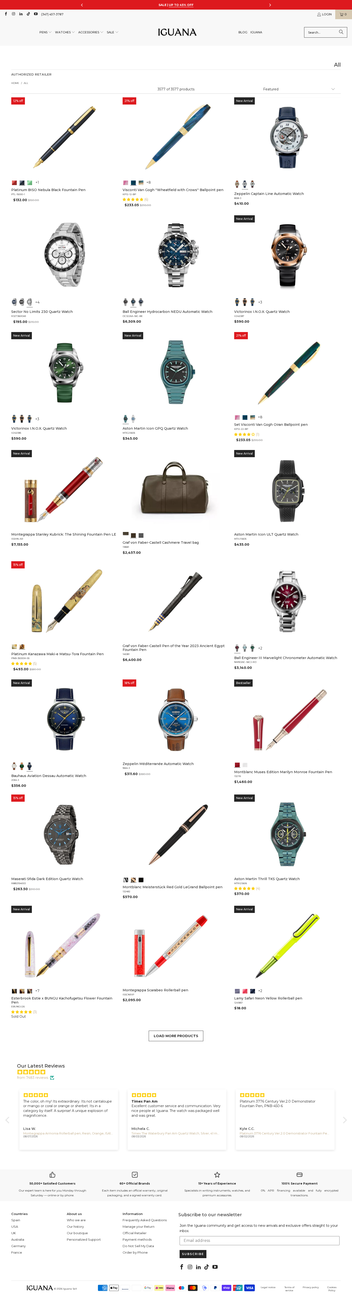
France (16, 1252)
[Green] (30, 182)
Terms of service (289, 1289)
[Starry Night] (141, 182)
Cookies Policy (331, 1289)
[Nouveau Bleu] (30, 990)
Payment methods (137, 1239)
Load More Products (176, 1036)
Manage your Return (138, 1226)
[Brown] (126, 535)
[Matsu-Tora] (22, 646)
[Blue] (14, 302)
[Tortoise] (22, 990)
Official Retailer (135, 1233)
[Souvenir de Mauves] (126, 182)
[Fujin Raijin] (14, 646)
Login (327, 14)
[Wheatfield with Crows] (133, 182)
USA (14, 1226)
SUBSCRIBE (193, 1254)
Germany (18, 1246)
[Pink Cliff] (237, 990)
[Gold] (141, 879)
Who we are (76, 1220)
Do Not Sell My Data (138, 1246)
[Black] (22, 182)
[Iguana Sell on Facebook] (6, 14)
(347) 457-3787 (52, 14)
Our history (75, 1226)
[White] (245, 184)
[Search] (341, 32)
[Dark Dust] (252, 990)
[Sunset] (245, 990)
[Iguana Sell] (177, 32)
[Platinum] (126, 879)
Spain (15, 1220)
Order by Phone (135, 1252)
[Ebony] (14, 990)
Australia (17, 1239)
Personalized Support (84, 1239)
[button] (46, 32)
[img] (178, 1072)
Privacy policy (311, 1287)
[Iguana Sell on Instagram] (13, 14)
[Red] (14, 182)
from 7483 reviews (32, 1077)
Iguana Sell (70, 1288)
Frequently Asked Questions (145, 1220)
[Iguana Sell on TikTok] (28, 14)
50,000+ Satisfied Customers (52, 1183)
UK (13, 1233)
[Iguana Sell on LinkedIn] (21, 14)
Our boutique (77, 1233)
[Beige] (237, 184)
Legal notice (268, 1287)
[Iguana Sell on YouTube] (36, 14)
